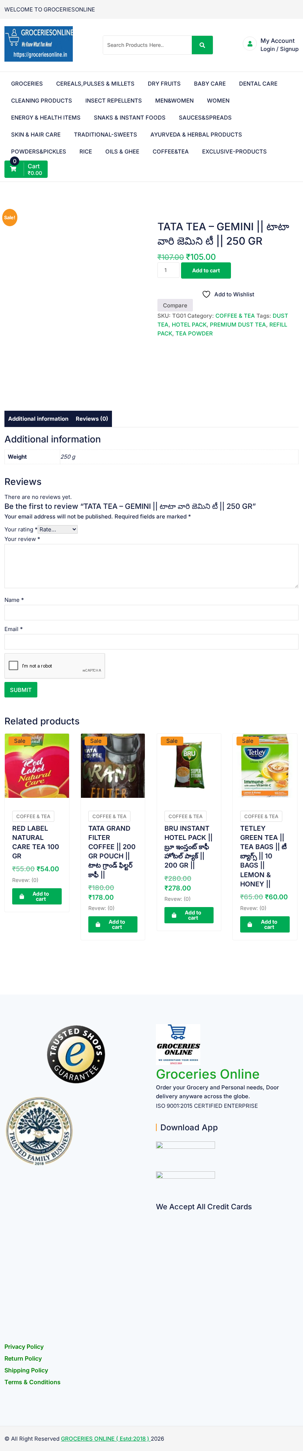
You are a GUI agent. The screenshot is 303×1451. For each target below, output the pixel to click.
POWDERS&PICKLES (38, 151)
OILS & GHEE (122, 151)
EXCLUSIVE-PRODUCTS (234, 151)
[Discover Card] (158, 1288)
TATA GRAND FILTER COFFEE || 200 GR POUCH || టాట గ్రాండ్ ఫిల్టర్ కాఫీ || (112, 851)
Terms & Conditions (32, 1382)
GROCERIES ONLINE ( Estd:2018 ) (106, 1438)
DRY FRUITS (164, 83)
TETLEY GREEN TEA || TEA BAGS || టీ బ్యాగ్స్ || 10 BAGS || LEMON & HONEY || (263, 856)
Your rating (21, 529)
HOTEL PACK (189, 324)
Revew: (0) (25, 880)
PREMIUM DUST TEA (238, 324)
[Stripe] (158, 1302)
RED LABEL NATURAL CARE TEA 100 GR (35, 842)
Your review (22, 538)
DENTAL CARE (258, 83)
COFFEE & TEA (235, 315)
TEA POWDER (194, 333)
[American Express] (158, 1216)
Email (13, 629)
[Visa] (158, 1244)
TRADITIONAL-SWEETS (105, 134)
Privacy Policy (24, 1346)
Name (14, 599)
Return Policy (23, 1358)
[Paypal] (158, 1259)
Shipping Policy (26, 1370)
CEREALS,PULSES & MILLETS (95, 83)
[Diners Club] (158, 1273)
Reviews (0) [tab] (92, 418)
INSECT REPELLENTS (113, 100)
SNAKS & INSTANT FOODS (130, 117)
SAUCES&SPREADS (205, 117)
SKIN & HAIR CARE (36, 134)
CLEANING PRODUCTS (41, 100)
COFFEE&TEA (171, 151)
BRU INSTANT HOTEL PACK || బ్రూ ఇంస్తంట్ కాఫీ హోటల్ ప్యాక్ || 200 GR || (188, 846)
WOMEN (218, 100)
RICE (85, 151)
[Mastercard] (158, 1230)
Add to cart (206, 270)
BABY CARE (210, 83)
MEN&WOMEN (174, 100)
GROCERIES (27, 83)
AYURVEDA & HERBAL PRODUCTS (196, 134)
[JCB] (158, 1316)
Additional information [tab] (38, 418)
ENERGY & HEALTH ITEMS (46, 117)
